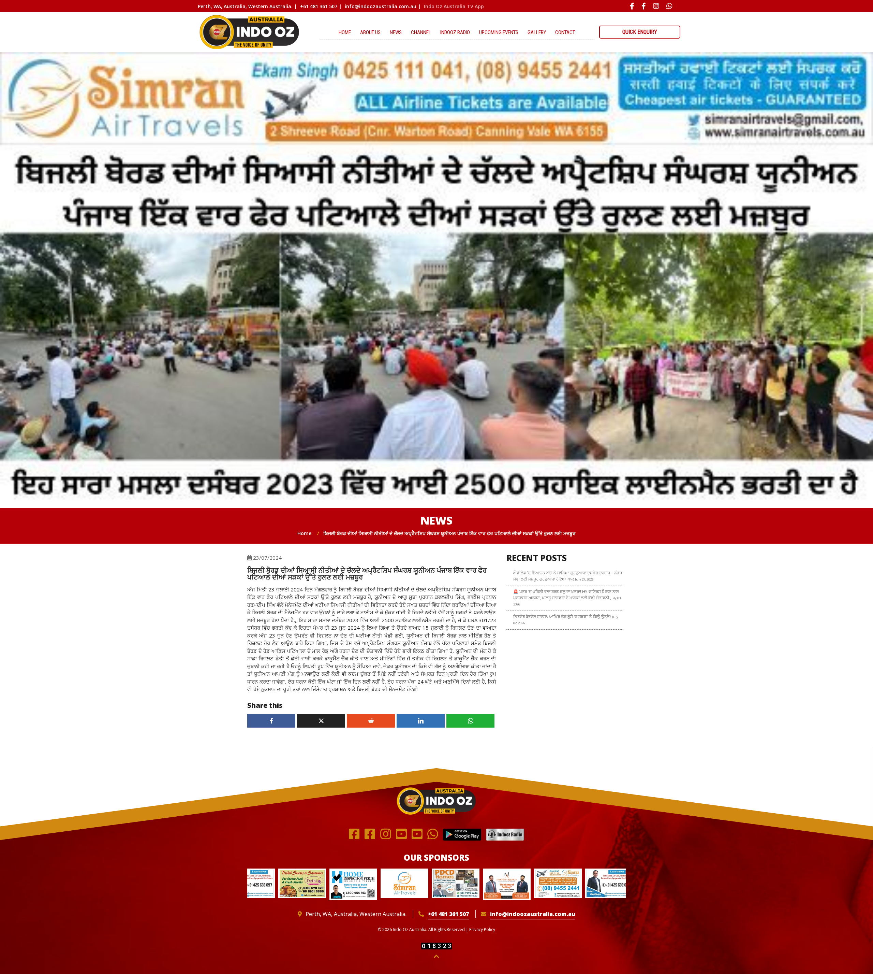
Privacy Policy (482, 929)
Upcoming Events (498, 32)
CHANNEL (421, 32)
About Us (370, 32)
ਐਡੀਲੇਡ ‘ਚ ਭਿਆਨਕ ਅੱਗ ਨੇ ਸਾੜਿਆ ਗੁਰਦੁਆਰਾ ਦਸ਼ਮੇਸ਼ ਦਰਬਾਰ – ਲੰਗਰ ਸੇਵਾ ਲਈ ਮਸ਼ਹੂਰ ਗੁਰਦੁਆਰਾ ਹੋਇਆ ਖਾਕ (567, 576)
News (396, 32)
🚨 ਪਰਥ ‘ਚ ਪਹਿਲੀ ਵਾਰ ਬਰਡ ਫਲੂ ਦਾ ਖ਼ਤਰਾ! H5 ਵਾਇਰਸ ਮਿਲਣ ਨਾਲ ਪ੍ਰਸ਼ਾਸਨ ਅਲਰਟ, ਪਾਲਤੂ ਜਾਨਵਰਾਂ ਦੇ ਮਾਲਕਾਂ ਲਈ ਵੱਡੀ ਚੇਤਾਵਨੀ (567, 597)
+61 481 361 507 (318, 6)
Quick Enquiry (639, 32)
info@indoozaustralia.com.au (380, 6)
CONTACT (565, 32)
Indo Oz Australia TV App (454, 6)
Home (345, 32)
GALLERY (537, 32)
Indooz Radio (455, 32)
